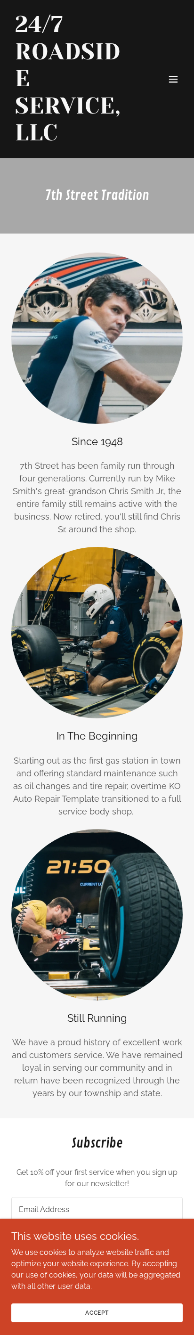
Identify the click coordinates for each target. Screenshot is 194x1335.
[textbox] (97, 1209)
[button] (173, 79)
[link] (71, 137)
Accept (97, 1312)
